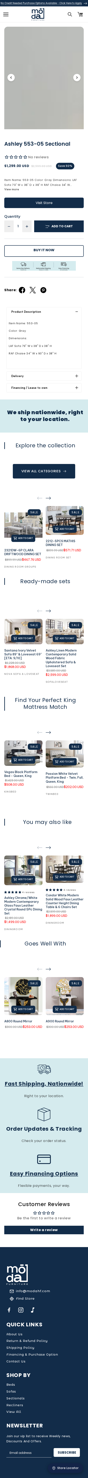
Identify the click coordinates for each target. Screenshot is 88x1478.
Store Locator (68, 1468)
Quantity (12, 216)
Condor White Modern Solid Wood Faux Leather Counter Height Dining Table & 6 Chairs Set (65, 901)
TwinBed (52, 794)
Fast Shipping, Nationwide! (44, 1084)
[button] (6, 14)
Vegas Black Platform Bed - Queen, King (20, 774)
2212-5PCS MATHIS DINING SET (60, 543)
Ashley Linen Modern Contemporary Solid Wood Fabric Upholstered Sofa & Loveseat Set (61, 658)
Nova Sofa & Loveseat (21, 673)
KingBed (10, 791)
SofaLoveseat (57, 681)
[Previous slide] (11, 77)
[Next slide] (77, 77)
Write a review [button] (44, 1229)
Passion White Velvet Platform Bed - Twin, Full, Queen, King (65, 777)
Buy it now (44, 250)
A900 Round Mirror (60, 1021)
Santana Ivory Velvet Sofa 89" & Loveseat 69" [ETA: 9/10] (23, 654)
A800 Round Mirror (18, 1021)
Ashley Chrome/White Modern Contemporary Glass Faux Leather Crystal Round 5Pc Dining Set (23, 905)
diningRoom (13, 929)
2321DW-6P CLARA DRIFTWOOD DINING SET (22, 552)
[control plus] (27, 226)
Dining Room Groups (20, 566)
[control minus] (9, 226)
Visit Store (44, 202)
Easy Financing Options (44, 1173)
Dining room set (58, 557)
